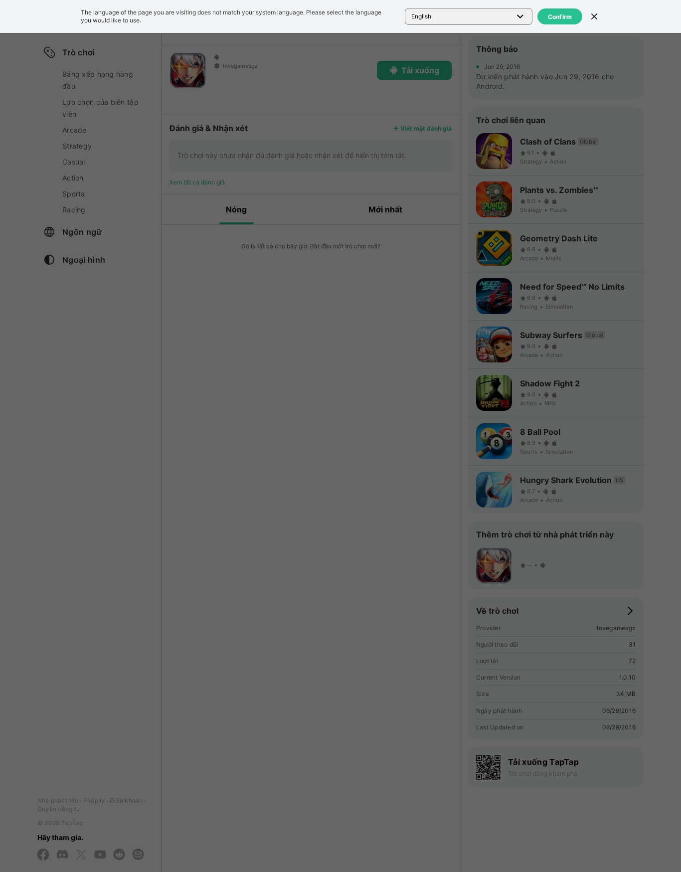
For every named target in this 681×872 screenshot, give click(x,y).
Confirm (560, 16)
